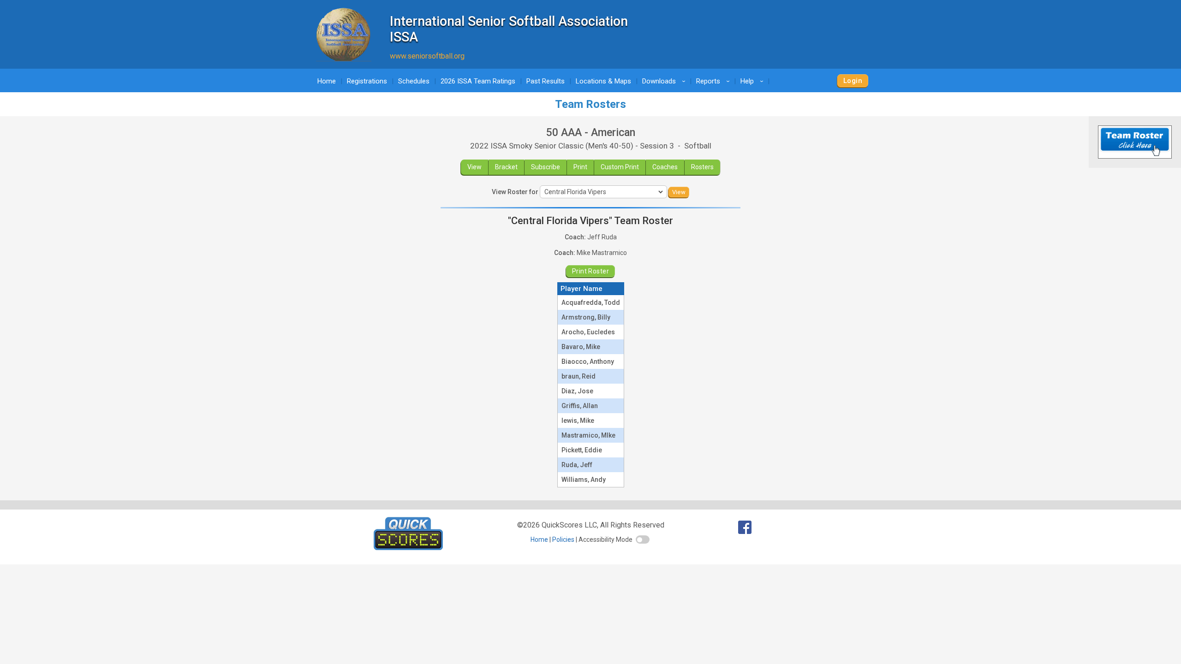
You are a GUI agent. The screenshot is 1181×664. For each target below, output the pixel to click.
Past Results (545, 81)
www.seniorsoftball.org (427, 56)
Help (753, 81)
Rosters (702, 167)
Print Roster (590, 271)
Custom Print (620, 167)
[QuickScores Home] (408, 547)
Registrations (367, 81)
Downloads (665, 81)
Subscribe (545, 167)
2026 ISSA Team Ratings (478, 81)
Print (580, 167)
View (474, 167)
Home (326, 81)
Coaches (665, 167)
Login (852, 81)
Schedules (413, 81)
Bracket (506, 167)
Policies (563, 539)
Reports (714, 81)
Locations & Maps (603, 81)
